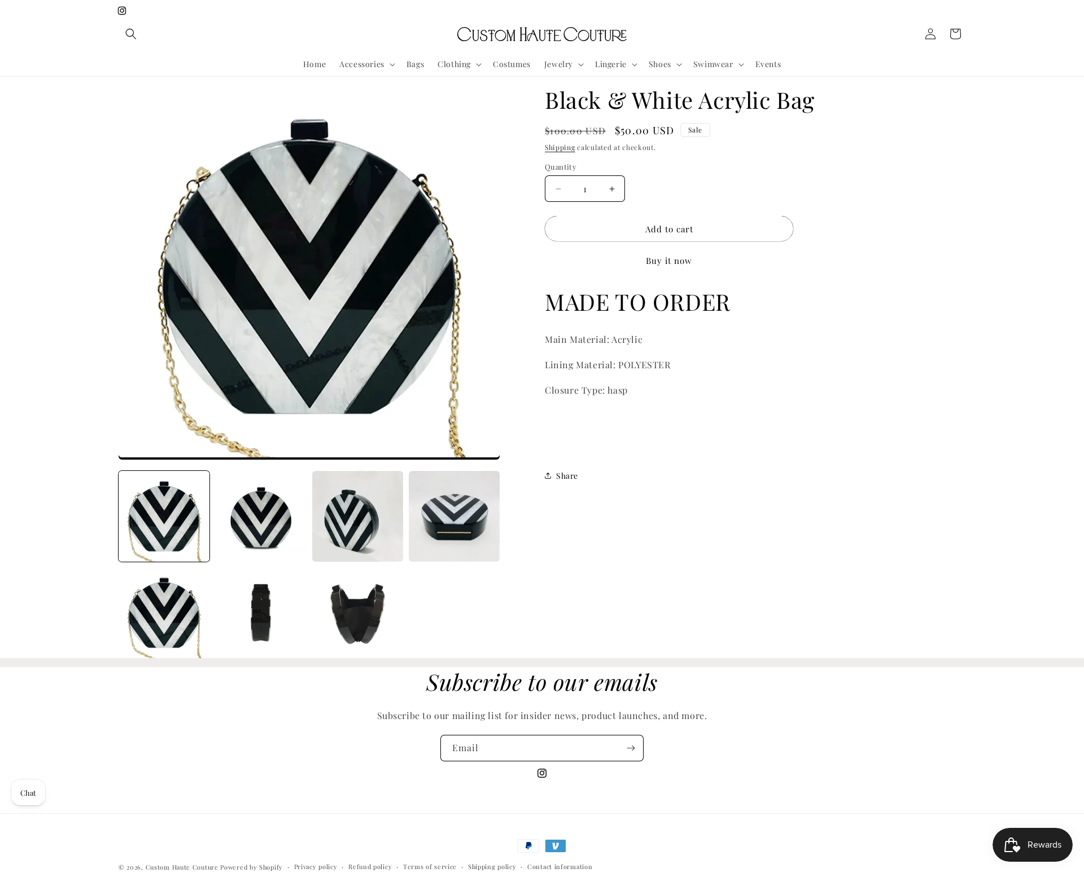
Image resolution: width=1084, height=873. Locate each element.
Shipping (560, 147)
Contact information (559, 866)
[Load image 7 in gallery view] (357, 612)
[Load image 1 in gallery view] (164, 516)
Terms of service (430, 866)
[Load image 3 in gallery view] (357, 516)
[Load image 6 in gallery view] (260, 612)
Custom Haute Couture (182, 867)
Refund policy (370, 866)
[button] (131, 33)
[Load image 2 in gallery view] (260, 516)
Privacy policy (316, 866)
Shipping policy (492, 866)
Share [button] (567, 475)
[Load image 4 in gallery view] (454, 516)
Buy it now (669, 261)
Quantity (560, 166)
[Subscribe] (630, 748)
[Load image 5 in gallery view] (164, 612)
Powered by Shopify (251, 867)
